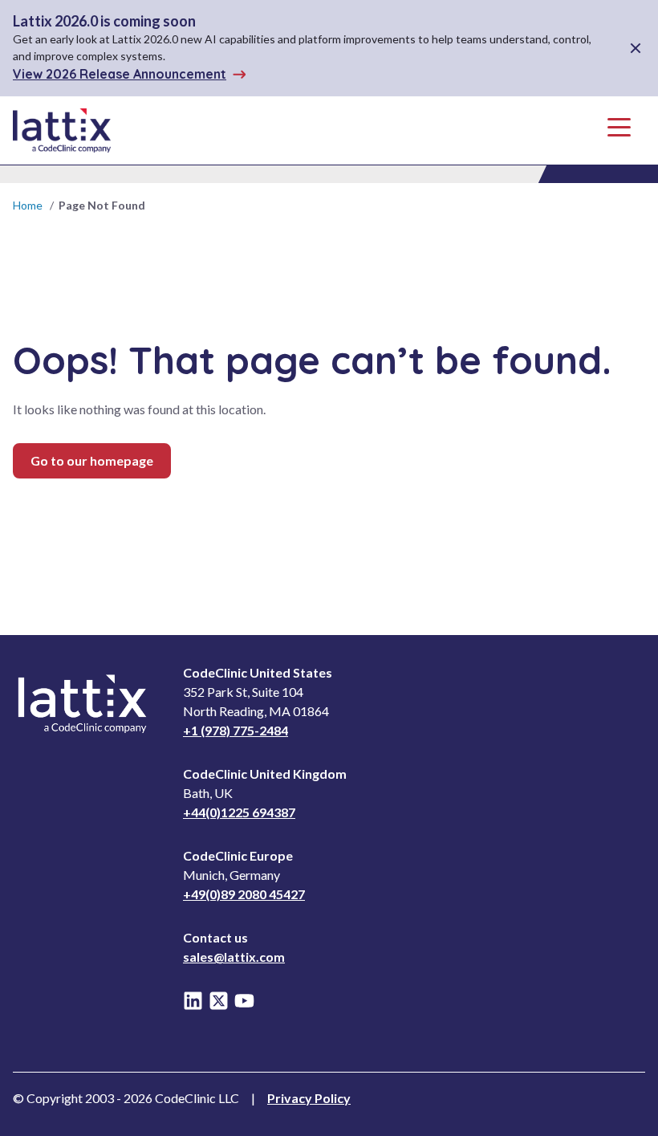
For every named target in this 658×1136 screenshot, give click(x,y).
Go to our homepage (91, 460)
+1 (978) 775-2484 (235, 730)
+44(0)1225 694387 (239, 812)
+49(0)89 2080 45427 (244, 894)
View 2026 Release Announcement (119, 74)
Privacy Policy (309, 1097)
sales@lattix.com (234, 956)
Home (28, 205)
